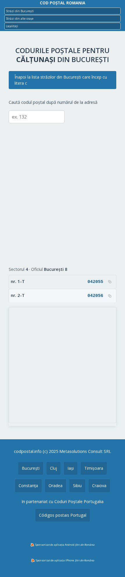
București (31, 468)
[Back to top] (112, 563)
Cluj (53, 468)
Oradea (56, 485)
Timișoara (93, 468)
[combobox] (62, 11)
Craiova (99, 485)
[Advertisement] (62, 190)
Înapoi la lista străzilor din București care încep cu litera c (61, 80)
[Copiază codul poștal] (109, 281)
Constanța (28, 485)
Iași (70, 468)
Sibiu (77, 485)
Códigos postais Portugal (62, 515)
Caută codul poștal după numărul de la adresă (53, 102)
